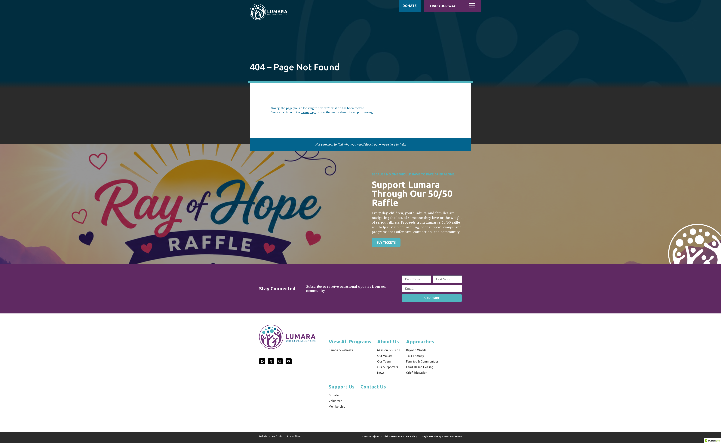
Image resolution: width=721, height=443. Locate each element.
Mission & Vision (388, 350)
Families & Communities (422, 361)
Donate (334, 395)
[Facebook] (262, 361)
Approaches (420, 341)
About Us (388, 341)
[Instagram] (280, 361)
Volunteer (335, 401)
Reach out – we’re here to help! (385, 144)
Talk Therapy (415, 355)
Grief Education (416, 372)
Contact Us (373, 386)
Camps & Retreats (341, 350)
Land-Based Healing (419, 367)
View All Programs (350, 341)
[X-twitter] (271, 361)
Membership (337, 406)
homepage (308, 112)
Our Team (384, 361)
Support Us (341, 386)
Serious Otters (294, 436)
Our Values (384, 355)
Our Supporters (387, 367)
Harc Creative (277, 436)
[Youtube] (289, 361)
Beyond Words (416, 350)
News (381, 372)
